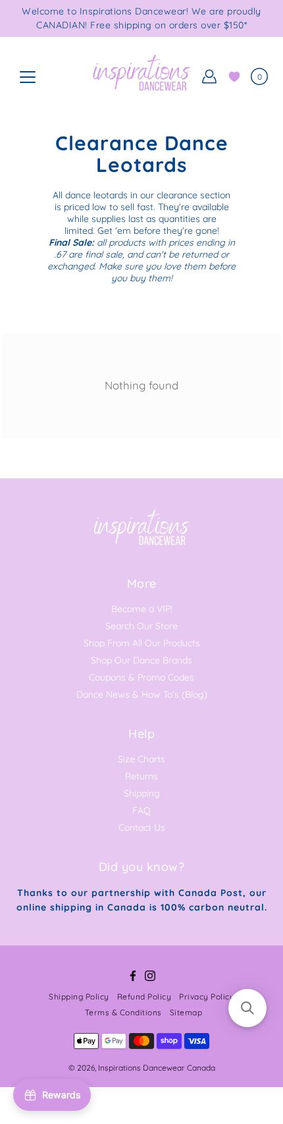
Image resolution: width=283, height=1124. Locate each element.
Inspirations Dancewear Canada (156, 1068)
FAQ (141, 810)
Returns (141, 776)
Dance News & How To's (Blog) (141, 694)
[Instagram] (150, 975)
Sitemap (186, 1012)
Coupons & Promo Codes (141, 677)
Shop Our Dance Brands (141, 660)
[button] (247, 1008)
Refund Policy (144, 996)
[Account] (209, 76)
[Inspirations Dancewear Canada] (141, 76)
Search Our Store (141, 626)
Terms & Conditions (123, 1012)
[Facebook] (133, 975)
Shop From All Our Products (142, 643)
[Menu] (27, 77)
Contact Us (141, 827)
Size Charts (141, 759)
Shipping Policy (79, 996)
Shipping (142, 793)
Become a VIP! (141, 609)
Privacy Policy (206, 996)
